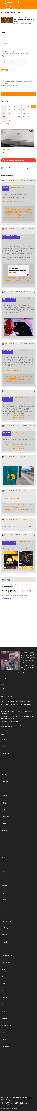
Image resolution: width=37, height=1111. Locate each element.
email (3, 836)
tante (6, 187)
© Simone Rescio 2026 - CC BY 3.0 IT (12, 1098)
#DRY (33, 667)
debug (4, 823)
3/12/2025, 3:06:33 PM (21, 398)
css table (5, 816)
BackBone (4, 760)
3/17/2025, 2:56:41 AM (21, 350)
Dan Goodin (8, 350)
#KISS (29, 667)
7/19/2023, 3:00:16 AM (19, 432)
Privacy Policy (32, 53)
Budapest (4, 774)
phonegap (6, 949)
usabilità (5, 1019)
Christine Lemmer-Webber (12, 235)
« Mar (2, 123)
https (3, 893)
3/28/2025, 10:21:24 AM (9, 240)
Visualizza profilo (8, 598)
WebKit (4, 1039)
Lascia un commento (26, 23)
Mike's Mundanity (10, 542)
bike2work (4, 767)
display (4, 830)
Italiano (3, 684)
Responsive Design (6, 962)
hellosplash (4, 885)
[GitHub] (8, 1103)
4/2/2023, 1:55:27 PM (20, 456)
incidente (4, 899)
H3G (3, 878)
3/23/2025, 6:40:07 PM (24, 298)
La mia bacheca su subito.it (15, 160)
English (3, 688)
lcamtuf (7, 298)
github (4, 872)
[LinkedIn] (26, 1103)
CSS (4, 803)
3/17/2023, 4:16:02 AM (24, 542)
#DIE (23, 669)
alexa (3, 746)
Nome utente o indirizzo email (10, 35)
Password (4, 43)
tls (2, 1004)
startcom (4, 997)
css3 (3, 809)
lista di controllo (5, 934)
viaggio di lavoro (7, 1025)
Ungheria (4, 1011)
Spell (4, 984)
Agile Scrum (4, 739)
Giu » (7, 123)
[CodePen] (12, 1103)
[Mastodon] (17, 1103)
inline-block (5, 907)
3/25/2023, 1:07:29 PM (20, 490)
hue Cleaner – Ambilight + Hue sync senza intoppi (16, 704)
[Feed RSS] (3, 1103)
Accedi (4, 70)
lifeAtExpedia (6, 928)
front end (4, 851)
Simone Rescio (8, 180)
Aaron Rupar (8, 398)
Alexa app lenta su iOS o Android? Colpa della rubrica (17, 708)
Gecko (4, 858)
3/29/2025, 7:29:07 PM (17, 187)
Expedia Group (20, 590)
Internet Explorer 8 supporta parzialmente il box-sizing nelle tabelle (23, 19)
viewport (4, 1032)
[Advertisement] (18, 623)
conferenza (5, 795)
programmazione (7, 955)
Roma (3, 969)
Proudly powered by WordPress (9, 1108)
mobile (5, 942)
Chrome (5, 781)
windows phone (5, 1046)
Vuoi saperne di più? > (18, 672)
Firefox (4, 844)
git (2, 864)
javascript (7, 921)
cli (2, 788)
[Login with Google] (2, 56)
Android (5, 754)
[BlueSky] (21, 1103)
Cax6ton (7, 432)
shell (3, 976)
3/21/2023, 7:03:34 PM (20, 519)
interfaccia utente (8, 914)
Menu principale (2, 2)
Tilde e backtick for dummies (9, 721)
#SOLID (24, 667)
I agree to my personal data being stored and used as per (18, 53)
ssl (2, 990)
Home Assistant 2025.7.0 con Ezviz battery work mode (17, 701)
